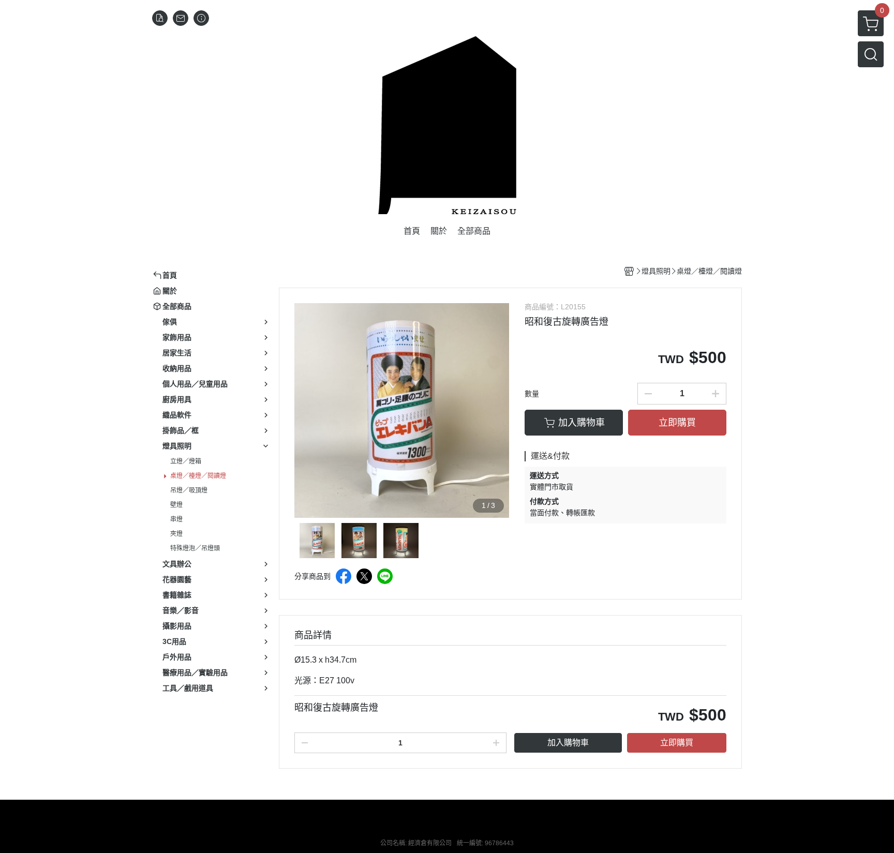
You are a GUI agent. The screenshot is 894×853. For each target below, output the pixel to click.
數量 (532, 394)
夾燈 (176, 533)
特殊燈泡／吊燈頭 (195, 548)
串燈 (176, 519)
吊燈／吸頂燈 (188, 490)
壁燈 (176, 504)
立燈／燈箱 (185, 461)
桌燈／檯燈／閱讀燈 (198, 476)
